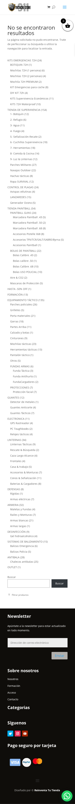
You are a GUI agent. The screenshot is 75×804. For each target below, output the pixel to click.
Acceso (11, 692)
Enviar (59, 655)
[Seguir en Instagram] (18, 733)
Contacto (12, 699)
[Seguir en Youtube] (25, 733)
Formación (13, 686)
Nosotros (12, 679)
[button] (67, 795)
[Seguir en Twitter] (10, 733)
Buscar (11, 577)
